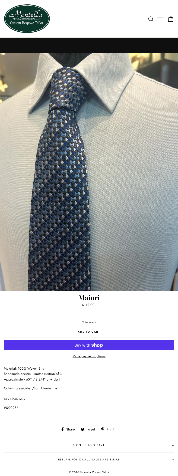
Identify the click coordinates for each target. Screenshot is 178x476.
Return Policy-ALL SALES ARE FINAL (89, 459)
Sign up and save (89, 445)
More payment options (89, 356)
